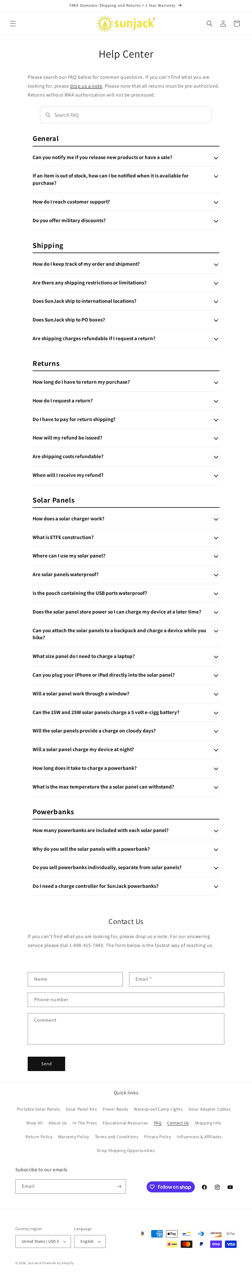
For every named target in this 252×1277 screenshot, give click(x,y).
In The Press (85, 1123)
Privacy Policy (157, 1136)
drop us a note (86, 86)
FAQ (158, 1123)
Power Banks (115, 1109)
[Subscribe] (119, 1186)
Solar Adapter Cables (209, 1109)
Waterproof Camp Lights (158, 1109)
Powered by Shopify (58, 1263)
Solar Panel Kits (81, 1109)
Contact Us (178, 1123)
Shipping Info (208, 1123)
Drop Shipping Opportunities (126, 1150)
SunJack (34, 1263)
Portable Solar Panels (38, 1109)
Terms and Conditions (117, 1136)
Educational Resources (125, 1123)
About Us (58, 1123)
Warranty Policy (73, 1136)
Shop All (34, 1123)
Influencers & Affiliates (199, 1136)
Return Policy (39, 1136)
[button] (13, 23)
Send (46, 1063)
